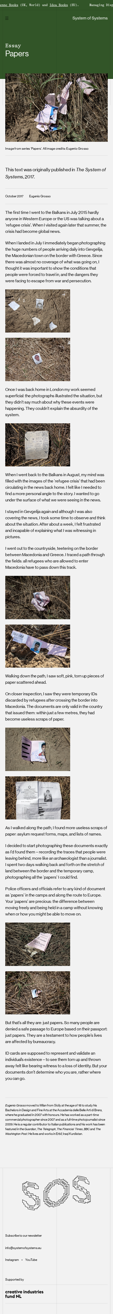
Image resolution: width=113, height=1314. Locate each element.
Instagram (12, 1260)
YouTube (31, 1260)
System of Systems (90, 18)
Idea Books (50, 5)
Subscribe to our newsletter (23, 1235)
